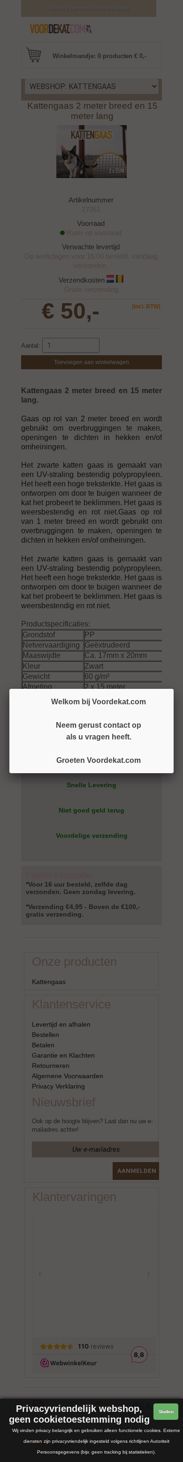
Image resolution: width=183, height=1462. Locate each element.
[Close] (173, 688)
